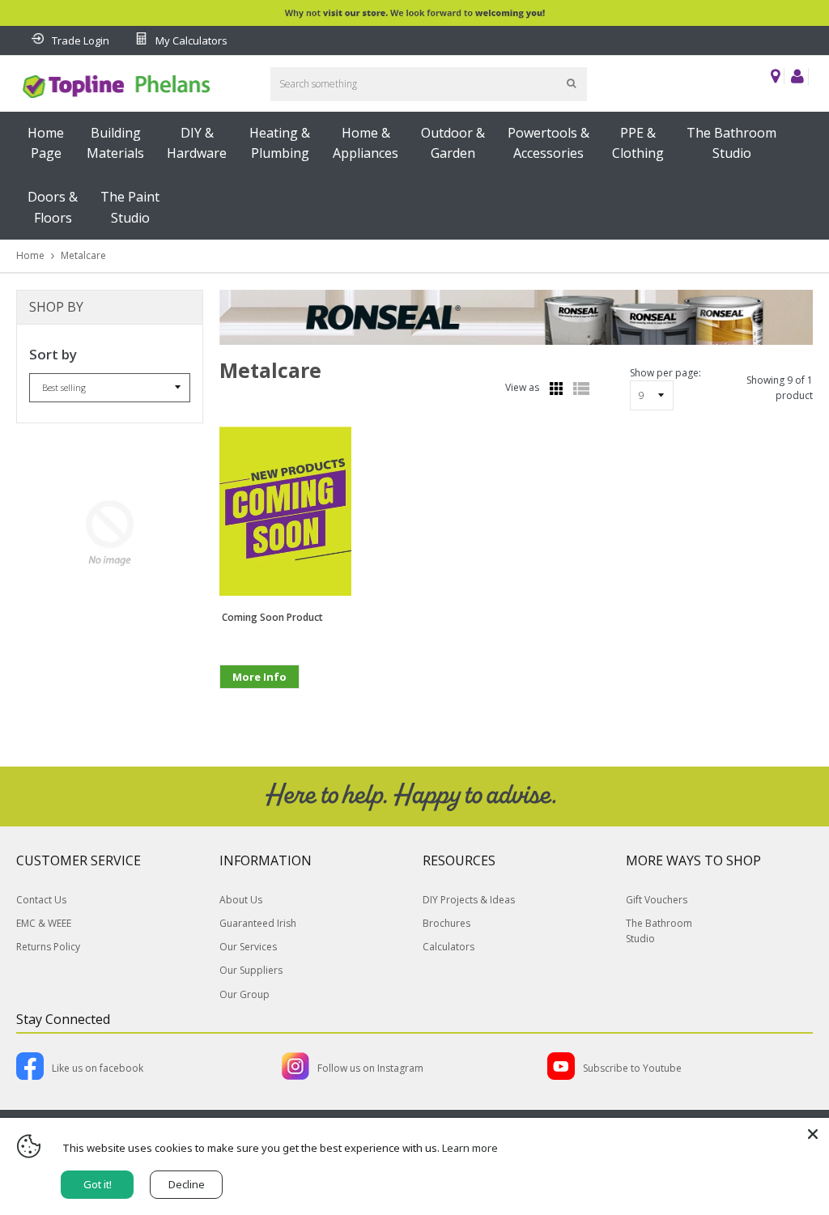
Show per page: (665, 373)
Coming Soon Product (272, 617)
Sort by (53, 354)
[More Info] (259, 702)
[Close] (813, 1134)
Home (30, 255)
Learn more (470, 1148)
